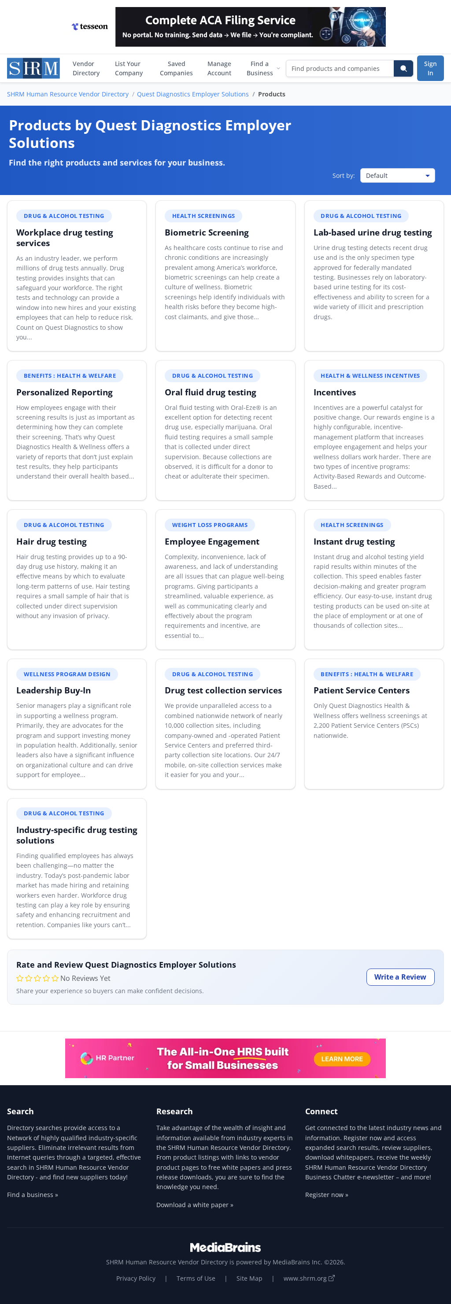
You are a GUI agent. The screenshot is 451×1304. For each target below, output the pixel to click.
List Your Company (129, 68)
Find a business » (32, 1194)
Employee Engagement (212, 541)
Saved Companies (176, 68)
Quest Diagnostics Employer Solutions (193, 94)
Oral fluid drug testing (210, 392)
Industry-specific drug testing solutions (76, 835)
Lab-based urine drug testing (373, 232)
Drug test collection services (223, 690)
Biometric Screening (207, 232)
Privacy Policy (135, 1278)
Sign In (430, 68)
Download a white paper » (194, 1205)
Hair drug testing (51, 541)
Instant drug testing (354, 541)
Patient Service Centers (362, 690)
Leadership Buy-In (53, 690)
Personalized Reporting (64, 392)
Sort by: (344, 175)
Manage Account (219, 68)
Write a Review (400, 977)
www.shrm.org (306, 1278)
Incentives (335, 392)
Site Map (249, 1278)
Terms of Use (196, 1278)
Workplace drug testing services (64, 237)
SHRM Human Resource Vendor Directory (68, 94)
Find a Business (260, 68)
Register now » (326, 1194)
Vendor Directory (86, 68)
